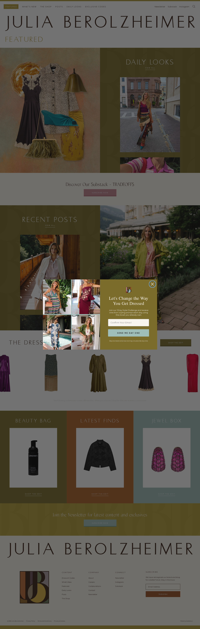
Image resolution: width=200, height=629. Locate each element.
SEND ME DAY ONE (128, 333)
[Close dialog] (152, 284)
